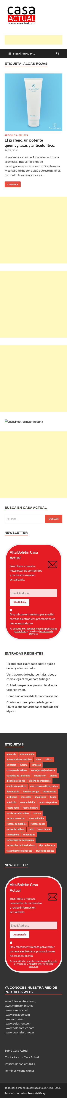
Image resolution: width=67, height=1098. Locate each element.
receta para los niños (18, 813)
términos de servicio (41, 632)
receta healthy (30, 807)
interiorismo (49, 791)
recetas (37, 813)
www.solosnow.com (18, 1023)
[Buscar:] (33, 519)
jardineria (12, 796)
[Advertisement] (36, 40)
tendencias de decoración (20, 839)
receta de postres (48, 802)
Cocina (24, 764)
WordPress (27, 1093)
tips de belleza (47, 845)
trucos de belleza (45, 850)
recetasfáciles (36, 818)
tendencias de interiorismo (21, 845)
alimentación (27, 754)
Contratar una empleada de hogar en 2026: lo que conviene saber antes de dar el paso (32, 706)
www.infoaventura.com (20, 1001)
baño (38, 759)
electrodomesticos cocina (44, 786)
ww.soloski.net (15, 1019)
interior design (31, 791)
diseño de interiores (40, 780)
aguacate (11, 754)
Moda (53, 796)
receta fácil (13, 807)
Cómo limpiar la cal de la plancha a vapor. (32, 696)
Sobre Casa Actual (16, 1050)
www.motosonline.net (19, 1005)
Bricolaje (11, 764)
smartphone (13, 834)
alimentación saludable (19, 759)
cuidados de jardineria (18, 775)
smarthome (44, 829)
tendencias (29, 834)
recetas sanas (38, 823)
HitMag (40, 1093)
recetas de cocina (16, 818)
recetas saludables (17, 823)
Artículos (11, 135)
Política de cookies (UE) (20, 1064)
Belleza (23, 135)
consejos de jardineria (43, 770)
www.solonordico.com (20, 1028)
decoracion (40, 775)
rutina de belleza (16, 829)
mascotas (26, 796)
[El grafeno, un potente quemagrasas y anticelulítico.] (33, 102)
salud (31, 829)
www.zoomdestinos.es (20, 1032)
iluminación (13, 791)
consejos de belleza (17, 770)
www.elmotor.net (17, 1010)
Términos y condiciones (19, 1070)
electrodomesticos (16, 786)
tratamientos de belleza (19, 850)
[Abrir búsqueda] (57, 53)
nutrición (11, 802)
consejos (36, 764)
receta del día (27, 802)
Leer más (11, 183)
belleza (48, 759)
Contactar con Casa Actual (22, 1057)
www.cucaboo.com (18, 1014)
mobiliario (40, 796)
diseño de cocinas (16, 780)
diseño (53, 775)
